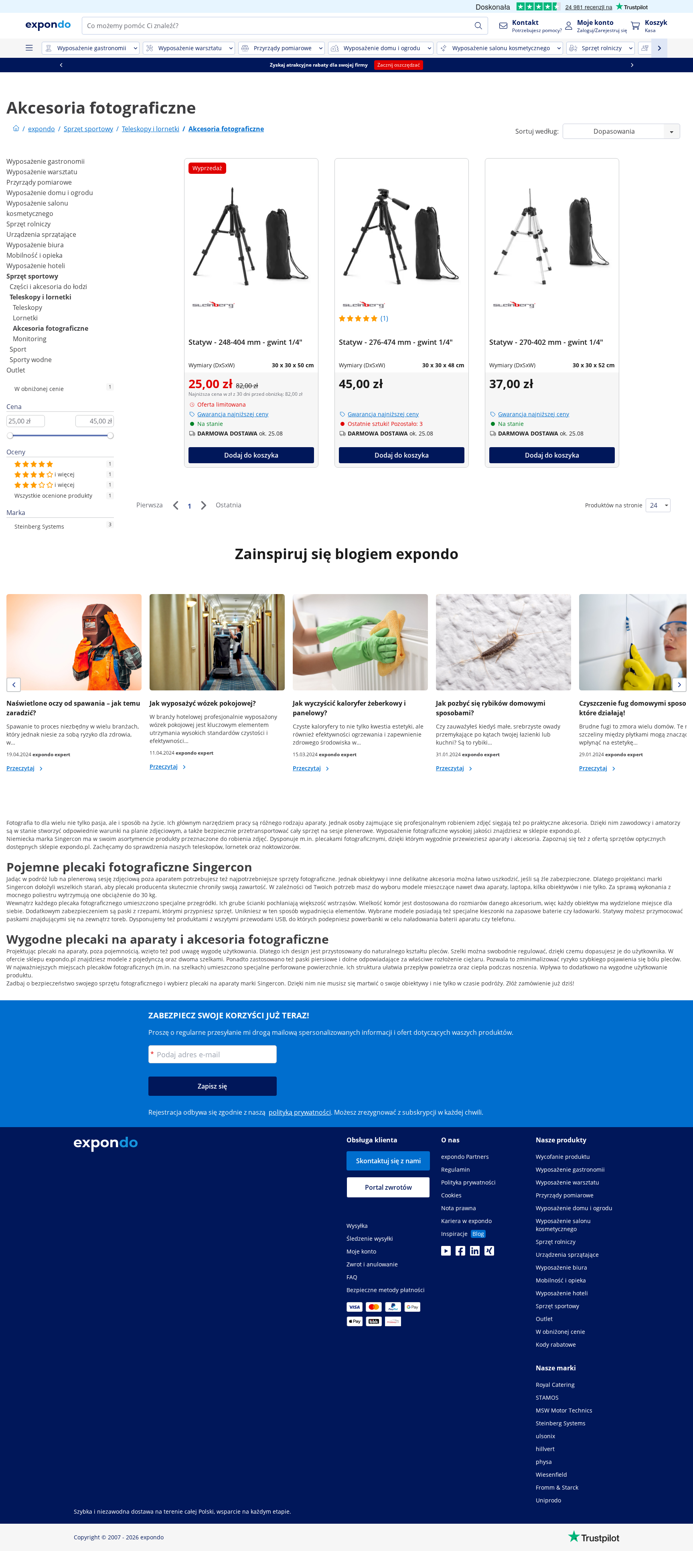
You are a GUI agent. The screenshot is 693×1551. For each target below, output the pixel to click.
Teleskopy (27, 307)
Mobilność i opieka (34, 255)
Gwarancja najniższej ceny (232, 414)
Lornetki (25, 317)
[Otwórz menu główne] (29, 48)
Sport (18, 349)
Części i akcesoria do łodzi (48, 286)
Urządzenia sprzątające (41, 234)
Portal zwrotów (388, 1187)
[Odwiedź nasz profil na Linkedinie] (475, 1253)
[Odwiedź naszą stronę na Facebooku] (460, 1253)
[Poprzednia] (175, 505)
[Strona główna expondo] (16, 128)
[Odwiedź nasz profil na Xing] (489, 1253)
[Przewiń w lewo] (61, 65)
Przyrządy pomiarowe (39, 182)
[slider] (10, 435)
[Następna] (203, 505)
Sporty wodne (31, 359)
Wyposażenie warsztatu (41, 171)
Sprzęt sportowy (32, 276)
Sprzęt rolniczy (28, 224)
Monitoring (30, 338)
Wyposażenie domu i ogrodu (49, 192)
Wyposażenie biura (35, 244)
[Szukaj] (478, 26)
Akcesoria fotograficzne (50, 328)
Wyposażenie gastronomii (45, 161)
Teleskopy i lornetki (40, 297)
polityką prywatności (300, 1112)
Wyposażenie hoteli (35, 265)
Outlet (15, 370)
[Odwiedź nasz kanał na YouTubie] (446, 1253)
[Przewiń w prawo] (632, 65)
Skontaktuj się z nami (388, 1160)
